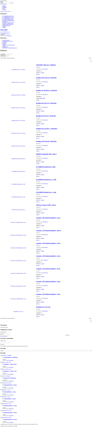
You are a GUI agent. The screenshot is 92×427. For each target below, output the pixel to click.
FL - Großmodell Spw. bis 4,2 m (8, 17)
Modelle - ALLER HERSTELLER (8, 20)
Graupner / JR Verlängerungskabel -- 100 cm (48, 230)
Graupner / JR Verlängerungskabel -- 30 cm (48, 256)
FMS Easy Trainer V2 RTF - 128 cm (46, 205)
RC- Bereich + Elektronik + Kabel (8, 22)
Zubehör (4, 27)
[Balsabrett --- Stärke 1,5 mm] (5, 369)
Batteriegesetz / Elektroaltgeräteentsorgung (10, 47)
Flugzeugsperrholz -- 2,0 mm (10, 412)
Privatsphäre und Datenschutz (8, 41)
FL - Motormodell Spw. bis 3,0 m (8, 16)
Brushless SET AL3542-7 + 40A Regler (46, 128)
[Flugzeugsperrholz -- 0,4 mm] (5, 417)
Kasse (4, 8)
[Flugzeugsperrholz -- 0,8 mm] (5, 382)
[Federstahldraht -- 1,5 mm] (5, 389)
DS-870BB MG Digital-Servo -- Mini (46, 192)
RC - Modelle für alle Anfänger (8, 19)
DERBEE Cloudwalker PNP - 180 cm (46, 154)
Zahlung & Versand (6, 40)
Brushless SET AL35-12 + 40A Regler (46, 103)
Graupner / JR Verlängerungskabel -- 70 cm (48, 294)
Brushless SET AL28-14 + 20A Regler (46, 77)
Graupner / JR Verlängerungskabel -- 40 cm (48, 268)
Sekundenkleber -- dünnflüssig (10, 357)
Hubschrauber (5, 21)
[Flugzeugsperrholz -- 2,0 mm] (5, 410)
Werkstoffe (4, 26)
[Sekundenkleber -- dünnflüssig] (6, 355)
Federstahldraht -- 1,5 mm (10, 391)
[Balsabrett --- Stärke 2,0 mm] (5, 362)
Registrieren (5, 7)
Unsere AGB (5, 42)
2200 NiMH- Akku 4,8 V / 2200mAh (46, 65)
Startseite (4, 5)
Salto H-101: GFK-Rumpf (10, 378)
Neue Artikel (3, 29)
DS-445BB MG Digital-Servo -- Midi (46, 179)
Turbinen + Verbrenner (6, 25)
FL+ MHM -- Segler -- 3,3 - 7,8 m (8, 18)
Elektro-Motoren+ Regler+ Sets (8, 24)
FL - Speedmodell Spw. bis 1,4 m (8, 15)
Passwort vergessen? (3, 336)
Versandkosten (8, 35)
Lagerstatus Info (5, 46)
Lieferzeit (4, 45)
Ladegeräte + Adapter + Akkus (8, 23)
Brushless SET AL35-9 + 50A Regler (46, 116)
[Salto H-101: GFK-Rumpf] (5, 375)
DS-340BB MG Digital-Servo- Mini (45, 167)
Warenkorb (4, 6)
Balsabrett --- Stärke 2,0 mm (10, 364)
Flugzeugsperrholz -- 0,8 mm (10, 384)
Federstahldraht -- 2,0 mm (10, 398)
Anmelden (4, 9)
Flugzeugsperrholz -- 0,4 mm (10, 419)
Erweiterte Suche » (3, 3)
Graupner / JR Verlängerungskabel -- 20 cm (48, 243)
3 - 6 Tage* (42, 72)
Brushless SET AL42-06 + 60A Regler (46, 141)
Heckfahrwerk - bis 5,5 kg (43, 307)
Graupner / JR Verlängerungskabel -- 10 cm (48, 217)
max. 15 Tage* (42, 98)
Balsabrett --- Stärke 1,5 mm (10, 371)
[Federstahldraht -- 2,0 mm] (5, 396)
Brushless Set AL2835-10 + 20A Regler (46, 90)
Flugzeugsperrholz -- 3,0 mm (10, 405)
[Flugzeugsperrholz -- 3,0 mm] (5, 403)
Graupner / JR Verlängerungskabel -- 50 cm (48, 281)
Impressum (4, 43)
